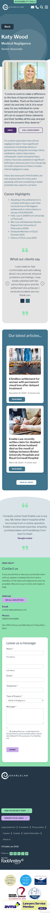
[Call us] (37, 7)
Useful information (31, 833)
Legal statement (8, 827)
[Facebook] (11, 853)
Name (9, 649)
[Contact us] (33, 7)
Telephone (12, 686)
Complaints (24, 827)
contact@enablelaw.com (14, 610)
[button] (46, 7)
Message (11, 706)
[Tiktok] (19, 853)
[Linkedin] (15, 853)
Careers (6, 833)
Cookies (16, 833)
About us (7, 839)
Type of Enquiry (14, 696)
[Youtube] (26, 853)
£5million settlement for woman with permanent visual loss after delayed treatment (24, 383)
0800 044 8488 (10, 619)
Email (9, 676)
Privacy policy (38, 827)
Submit (12, 750)
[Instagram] (22, 853)
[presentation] (22, 300)
